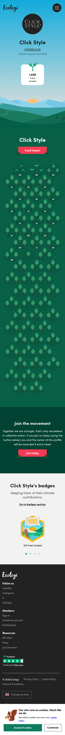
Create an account (12, 620)
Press (5, 642)
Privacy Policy (31, 679)
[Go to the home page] (10, 8)
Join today (32, 453)
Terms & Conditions (13, 684)
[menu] (56, 7)
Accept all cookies (23, 727)
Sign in (6, 615)
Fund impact (32, 150)
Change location (20, 694)
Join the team (9, 647)
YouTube (7, 602)
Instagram (8, 593)
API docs (7, 637)
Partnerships (9, 625)
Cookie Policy (48, 679)
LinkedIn (7, 588)
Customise (53, 727)
